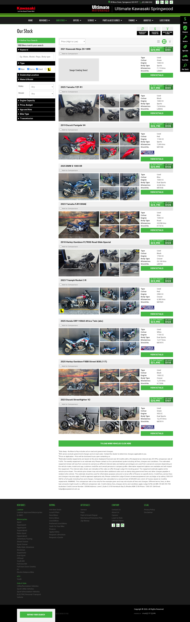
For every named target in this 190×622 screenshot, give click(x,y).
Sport (19, 522)
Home (30, 20)
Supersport (21, 525)
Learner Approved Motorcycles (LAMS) (29, 513)
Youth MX (21, 561)
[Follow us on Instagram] (167, 2)
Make (20, 86)
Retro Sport (21, 533)
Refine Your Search (27, 40)
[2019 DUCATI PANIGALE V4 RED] (99, 145)
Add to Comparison (70, 54)
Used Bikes (54, 521)
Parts (83, 512)
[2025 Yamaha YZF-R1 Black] (99, 107)
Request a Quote (56, 537)
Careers (115, 515)
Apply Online (54, 532)
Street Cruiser (22, 541)
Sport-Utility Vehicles (25, 589)
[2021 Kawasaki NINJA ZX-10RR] (99, 69)
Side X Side (21, 583)
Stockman (21, 550)
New (22, 69)
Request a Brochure (57, 534)
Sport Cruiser (22, 544)
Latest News (165, 20)
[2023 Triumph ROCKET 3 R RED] (99, 301)
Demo (32, 69)
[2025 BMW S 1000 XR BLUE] (99, 186)
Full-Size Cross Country (26, 566)
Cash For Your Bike (56, 526)
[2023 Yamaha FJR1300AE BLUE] (99, 224)
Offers (76, 20)
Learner (20, 509)
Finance (132, 20)
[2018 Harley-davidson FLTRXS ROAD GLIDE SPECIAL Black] (99, 262)
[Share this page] (170, 2)
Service (91, 20)
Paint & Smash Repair (89, 515)
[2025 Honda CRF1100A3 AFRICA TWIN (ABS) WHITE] (99, 341)
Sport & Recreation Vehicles (28, 591)
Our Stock (60, 20)
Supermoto (21, 553)
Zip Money (85, 521)
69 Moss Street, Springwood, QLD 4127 (124, 2)
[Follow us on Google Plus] (162, 2)
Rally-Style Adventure (25, 547)
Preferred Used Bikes (58, 523)
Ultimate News (118, 521)
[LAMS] (49, 69)
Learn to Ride (117, 518)
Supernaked (22, 530)
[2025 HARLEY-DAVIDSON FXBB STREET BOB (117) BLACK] (99, 382)
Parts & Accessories (111, 20)
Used (40, 69)
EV (18, 569)
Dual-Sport (21, 555)
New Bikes (43, 20)
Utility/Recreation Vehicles (28, 586)
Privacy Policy (149, 509)
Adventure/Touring (24, 539)
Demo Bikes (54, 518)
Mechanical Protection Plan (91, 518)
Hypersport (21, 527)
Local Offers (54, 512)
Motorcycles (22, 519)
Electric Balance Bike (25, 572)
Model (21, 93)
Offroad (20, 558)
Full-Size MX (22, 564)
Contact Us (116, 509)
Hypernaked (22, 536)
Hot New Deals (55, 509)
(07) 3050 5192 (147, 2)
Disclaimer (148, 512)
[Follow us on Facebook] (158, 2)
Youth (19, 579)
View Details (156, 75)
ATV (18, 576)
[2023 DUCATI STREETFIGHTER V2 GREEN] (99, 420)
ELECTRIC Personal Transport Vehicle (29, 595)
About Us (147, 20)
